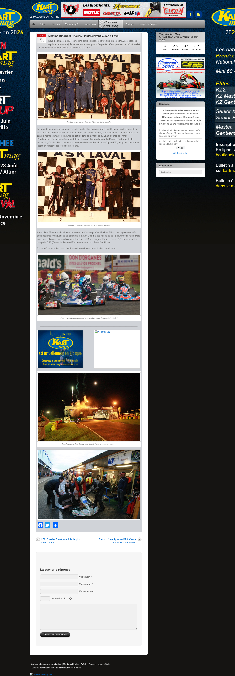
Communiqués (72, 24)
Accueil (34, 24)
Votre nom (84, 577)
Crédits (84, 664)
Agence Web (104, 664)
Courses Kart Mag (111, 24)
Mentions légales (71, 664)
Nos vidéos (90, 24)
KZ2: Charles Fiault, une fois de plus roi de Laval (61, 541)
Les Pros (55, 24)
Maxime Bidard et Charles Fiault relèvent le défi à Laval (83, 36)
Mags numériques (148, 24)
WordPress (47, 668)
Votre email (85, 584)
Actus (42, 24)
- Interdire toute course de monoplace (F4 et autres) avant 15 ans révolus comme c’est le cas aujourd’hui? (179, 133)
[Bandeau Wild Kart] (123, 16)
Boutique (129, 24)
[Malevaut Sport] (180, 97)
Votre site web (86, 591)
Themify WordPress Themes (67, 668)
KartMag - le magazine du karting (46, 664)
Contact (92, 664)
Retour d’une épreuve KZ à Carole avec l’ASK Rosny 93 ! (117, 541)
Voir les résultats (180, 153)
